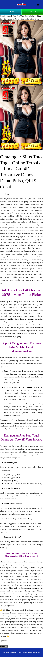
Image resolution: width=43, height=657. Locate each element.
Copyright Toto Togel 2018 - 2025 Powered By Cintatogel (21, 652)
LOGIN (11, 12)
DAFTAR (32, 12)
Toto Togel (4, 199)
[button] (4, 646)
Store (2, 16)
